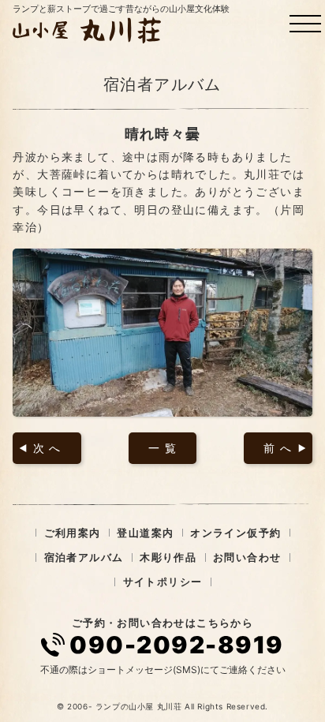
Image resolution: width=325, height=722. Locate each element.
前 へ (277, 448)
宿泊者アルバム (84, 557)
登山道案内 (145, 532)
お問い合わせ (247, 557)
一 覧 (162, 448)
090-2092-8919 (176, 645)
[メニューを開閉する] (305, 23)
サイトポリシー (163, 581)
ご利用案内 (72, 532)
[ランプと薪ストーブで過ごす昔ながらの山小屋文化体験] (89, 30)
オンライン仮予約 (235, 532)
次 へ (47, 448)
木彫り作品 (168, 557)
